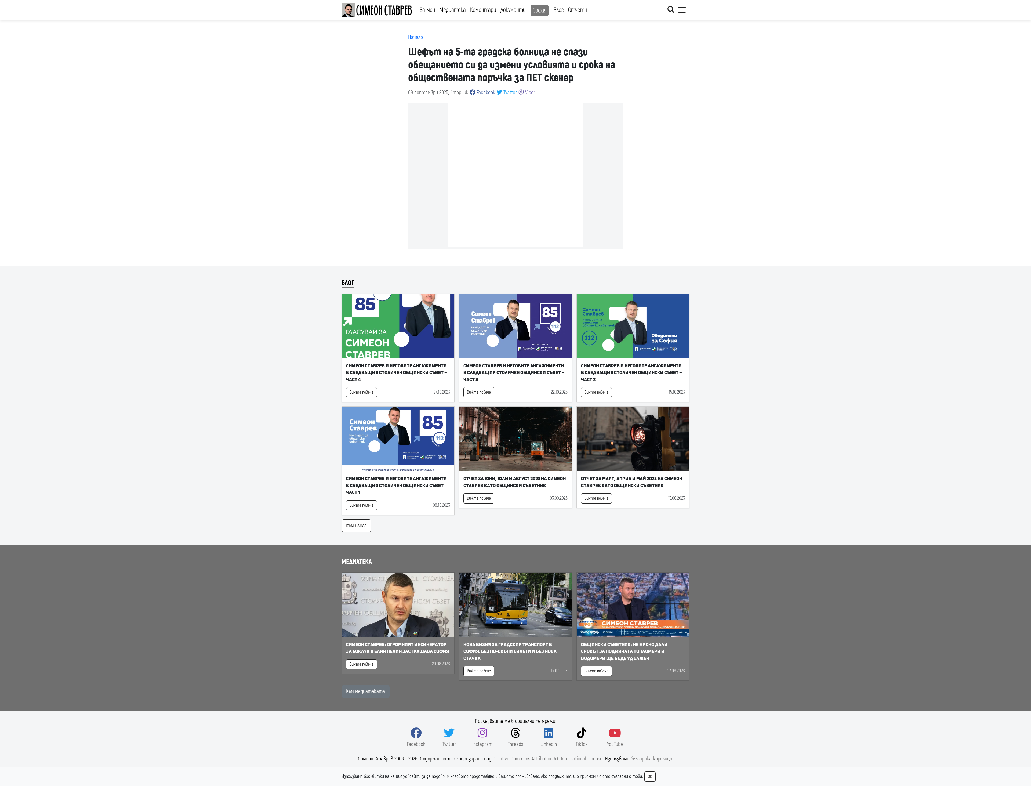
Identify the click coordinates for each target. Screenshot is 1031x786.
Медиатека (453, 10)
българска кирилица (651, 758)
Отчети (577, 10)
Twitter (509, 92)
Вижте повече (361, 392)
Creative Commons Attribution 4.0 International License (547, 758)
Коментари (483, 10)
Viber (529, 92)
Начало (415, 37)
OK (650, 776)
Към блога (356, 525)
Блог (559, 10)
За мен (427, 10)
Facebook (485, 92)
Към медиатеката (365, 691)
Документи (513, 10)
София (540, 10)
